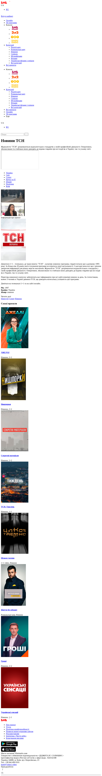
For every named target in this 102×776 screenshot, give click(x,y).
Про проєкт (11, 725)
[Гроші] (51, 636)
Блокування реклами (15, 738)
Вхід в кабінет (7, 16)
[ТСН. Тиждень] (51, 482)
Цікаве (9, 182)
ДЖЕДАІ (5, 352)
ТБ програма (11, 23)
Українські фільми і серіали (22, 61)
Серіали (14, 54)
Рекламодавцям (12, 734)
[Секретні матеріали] (51, 431)
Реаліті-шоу (16, 47)
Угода (8, 727)
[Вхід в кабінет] (2, 14)
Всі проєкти (11, 65)
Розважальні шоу (18, 49)
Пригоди (5, 299)
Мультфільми (16, 56)
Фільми (14, 58)
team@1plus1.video (9, 764)
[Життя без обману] (51, 585)
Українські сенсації (9, 712)
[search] (2, 121)
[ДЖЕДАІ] (51, 328)
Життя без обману (9, 610)
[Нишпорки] (51, 379)
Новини (14, 52)
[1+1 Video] (9, 3)
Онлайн (9, 20)
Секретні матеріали (10, 456)
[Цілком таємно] (51, 533)
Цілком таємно (7, 558)
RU (7, 9)
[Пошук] (26, 134)
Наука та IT (11, 180)
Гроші (3, 661)
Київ (8, 186)
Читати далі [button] (6, 296)
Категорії (10, 45)
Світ (8, 175)
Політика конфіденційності (17, 729)
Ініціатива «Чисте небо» (16, 736)
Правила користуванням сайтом (19, 731)
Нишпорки (6, 404)
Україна (9, 173)
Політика (10, 184)
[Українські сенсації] (51, 688)
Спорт (8, 177)
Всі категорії (16, 63)
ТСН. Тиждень (7, 507)
